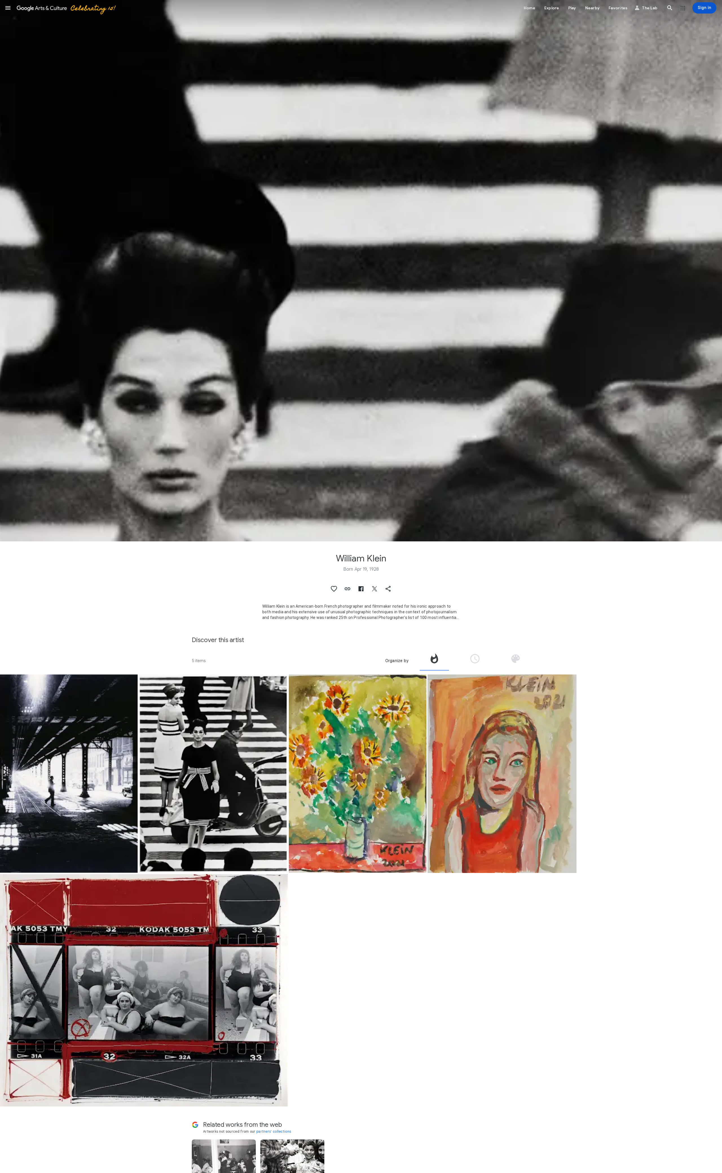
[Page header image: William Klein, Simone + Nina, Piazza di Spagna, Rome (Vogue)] (361, 270)
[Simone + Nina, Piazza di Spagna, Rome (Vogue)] (213, 773)
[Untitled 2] (502, 773)
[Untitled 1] (357, 773)
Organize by (396, 660)
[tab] (434, 661)
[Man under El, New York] (69, 773)
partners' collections (273, 1131)
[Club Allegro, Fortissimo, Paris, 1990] (144, 990)
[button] (8, 8)
